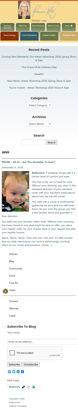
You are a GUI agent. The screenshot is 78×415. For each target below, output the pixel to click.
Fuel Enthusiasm (29, 35)
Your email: (13, 332)
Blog (11, 261)
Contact (13, 301)
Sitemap (14, 308)
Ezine (12, 275)
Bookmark (23, 387)
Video (12, 290)
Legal (12, 315)
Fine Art (13, 282)
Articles (13, 254)
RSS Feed (13, 380)
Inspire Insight (49, 35)
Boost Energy (10, 35)
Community (15, 268)
